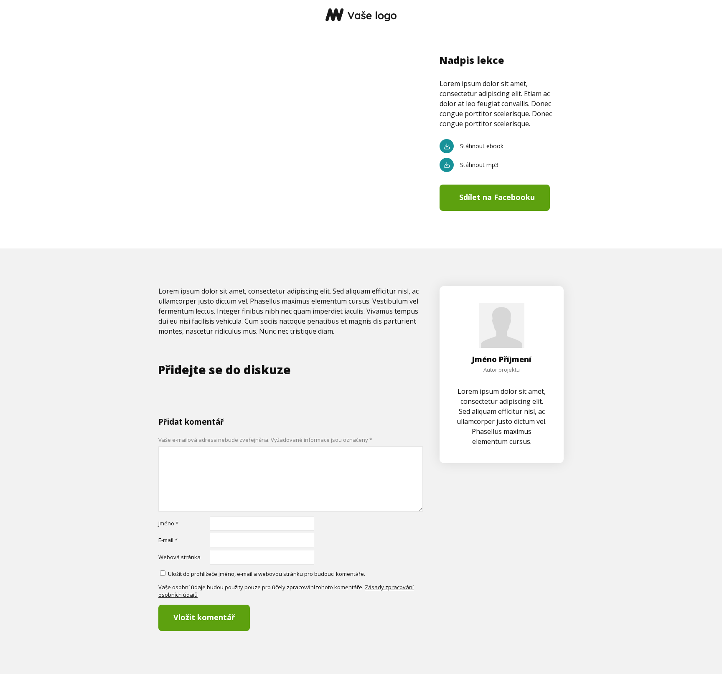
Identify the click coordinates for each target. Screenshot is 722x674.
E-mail (168, 540)
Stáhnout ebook (481, 146)
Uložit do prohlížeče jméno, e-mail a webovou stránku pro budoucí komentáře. (266, 574)
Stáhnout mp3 (479, 165)
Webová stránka (179, 557)
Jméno (168, 523)
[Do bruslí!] (361, 15)
